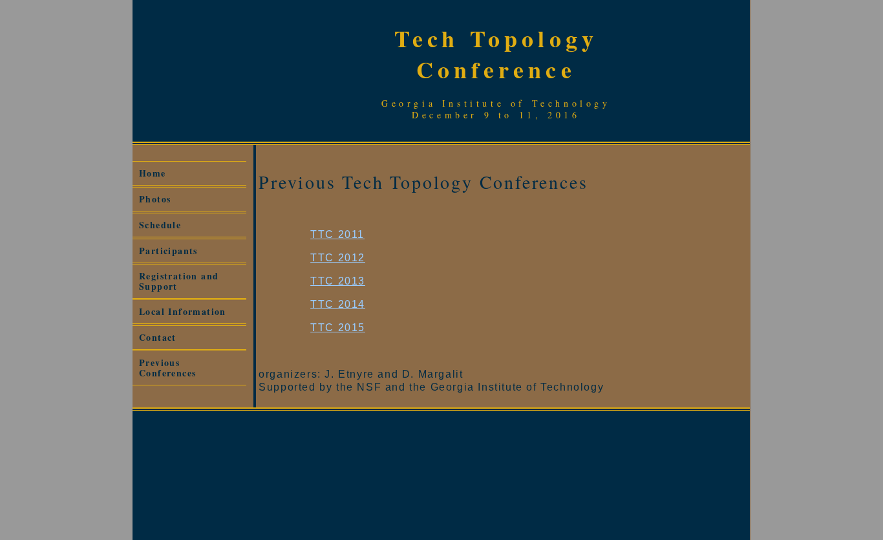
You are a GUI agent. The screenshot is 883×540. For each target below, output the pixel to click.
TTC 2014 (337, 304)
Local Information (182, 311)
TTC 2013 (337, 280)
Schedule (160, 225)
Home (152, 173)
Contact (157, 337)
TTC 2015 (337, 327)
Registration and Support (178, 281)
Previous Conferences (167, 368)
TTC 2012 (337, 257)
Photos (155, 199)
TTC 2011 (337, 234)
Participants (168, 250)
